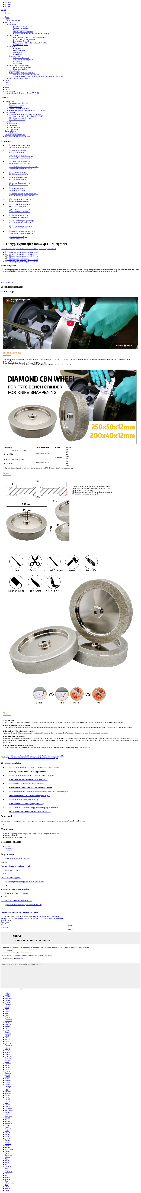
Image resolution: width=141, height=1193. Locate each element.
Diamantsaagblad (14, 71)
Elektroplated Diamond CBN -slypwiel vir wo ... (29, 771)
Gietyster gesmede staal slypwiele (24, 39)
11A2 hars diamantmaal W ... (18, 185)
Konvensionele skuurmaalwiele (19, 65)
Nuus (6, 82)
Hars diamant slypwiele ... (17, 152)
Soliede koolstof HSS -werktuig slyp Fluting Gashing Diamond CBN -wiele (38, 76)
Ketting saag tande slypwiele (22, 26)
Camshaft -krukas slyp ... (17, 239)
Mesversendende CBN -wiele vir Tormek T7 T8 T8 (30, 43)
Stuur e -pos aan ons (7, 282)
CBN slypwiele (14, 35)
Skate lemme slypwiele (20, 45)
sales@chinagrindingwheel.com (15, 837)
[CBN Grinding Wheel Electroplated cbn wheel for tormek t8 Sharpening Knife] (31, 775)
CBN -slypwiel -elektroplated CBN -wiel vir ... (28, 780)
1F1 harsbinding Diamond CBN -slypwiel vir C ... (30, 812)
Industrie (8, 80)
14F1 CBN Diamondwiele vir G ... (20, 206)
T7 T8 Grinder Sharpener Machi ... (20, 163)
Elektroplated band (19, 50)
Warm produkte (38, 916)
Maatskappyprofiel (15, 20)
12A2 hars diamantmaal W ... (18, 174)
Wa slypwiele (17, 63)
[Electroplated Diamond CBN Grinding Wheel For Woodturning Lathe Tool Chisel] (34, 767)
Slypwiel (39, 918)
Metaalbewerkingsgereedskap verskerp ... (22, 195)
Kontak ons (8, 84)
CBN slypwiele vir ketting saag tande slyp (26, 804)
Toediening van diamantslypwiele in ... (17, 889)
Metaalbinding (18, 52)
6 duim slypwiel (58, 918)
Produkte (8, 22)
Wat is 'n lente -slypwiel (11, 878)
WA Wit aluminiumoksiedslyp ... (19, 228)
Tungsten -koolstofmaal (20, 28)
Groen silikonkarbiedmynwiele (23, 60)
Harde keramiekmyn (20, 30)
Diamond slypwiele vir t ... (17, 190)
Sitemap (46, 916)
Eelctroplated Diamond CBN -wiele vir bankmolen (29, 37)
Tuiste (7, 17)
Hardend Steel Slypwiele (21, 41)
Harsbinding (17, 48)
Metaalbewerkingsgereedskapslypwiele (22, 73)
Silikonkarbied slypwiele (21, 58)
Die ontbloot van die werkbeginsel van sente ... (20, 912)
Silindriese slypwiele (20, 69)
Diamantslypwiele (15, 24)
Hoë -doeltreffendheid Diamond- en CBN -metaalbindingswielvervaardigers (33, 758)
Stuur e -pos (5, 922)
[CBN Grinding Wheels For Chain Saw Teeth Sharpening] (23, 799)
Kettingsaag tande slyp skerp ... (19, 201)
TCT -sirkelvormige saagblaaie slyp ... (21, 222)
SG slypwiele (17, 61)
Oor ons (7, 19)
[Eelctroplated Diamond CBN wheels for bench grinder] (26, 783)
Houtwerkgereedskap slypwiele (19, 78)
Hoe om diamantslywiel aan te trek (15, 866)
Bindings (12, 47)
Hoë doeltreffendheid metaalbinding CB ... (23, 169)
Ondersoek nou (6, 825)
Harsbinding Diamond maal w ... (19, 147)
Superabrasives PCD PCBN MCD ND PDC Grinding (31, 33)
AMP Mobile (54, 916)
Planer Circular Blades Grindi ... (19, 212)
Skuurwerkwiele (14, 56)
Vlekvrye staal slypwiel (15, 918)
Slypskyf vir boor (30, 918)
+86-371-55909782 (11, 835)
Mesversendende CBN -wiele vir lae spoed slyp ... (29, 796)
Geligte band (17, 54)
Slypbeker (4, 918)
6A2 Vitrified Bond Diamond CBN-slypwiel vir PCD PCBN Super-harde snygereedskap (35, 756)
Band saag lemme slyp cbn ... (18, 217)
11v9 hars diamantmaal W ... (18, 179)
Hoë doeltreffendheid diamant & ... (20, 158)
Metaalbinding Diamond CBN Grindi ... (22, 233)
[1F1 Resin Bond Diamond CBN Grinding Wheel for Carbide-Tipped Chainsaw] (33, 808)
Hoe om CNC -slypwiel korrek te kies (16, 901)
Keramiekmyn (47, 918)
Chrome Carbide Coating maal (23, 32)
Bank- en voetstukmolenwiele (23, 67)
